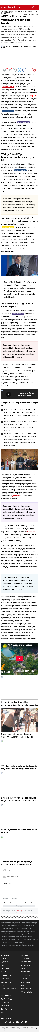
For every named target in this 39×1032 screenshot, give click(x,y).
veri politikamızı (27, 1028)
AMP (3, 1012)
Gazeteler (24, 979)
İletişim (3, 972)
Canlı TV (4, 985)
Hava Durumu (25, 982)
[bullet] (19, 902)
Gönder (19, 906)
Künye (3, 965)
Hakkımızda (5, 968)
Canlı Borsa (5, 979)
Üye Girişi (4, 958)
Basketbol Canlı (6, 1009)
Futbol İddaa (25, 958)
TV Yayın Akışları (26, 992)
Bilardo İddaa (25, 968)
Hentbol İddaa (25, 965)
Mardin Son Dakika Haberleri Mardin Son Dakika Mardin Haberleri (16, 12)
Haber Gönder (25, 985)
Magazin (3, 13)
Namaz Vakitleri (26, 989)
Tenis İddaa (5, 1006)
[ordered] (16, 902)
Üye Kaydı (4, 962)
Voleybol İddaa (25, 972)
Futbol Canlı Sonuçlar (8, 989)
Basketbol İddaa (26, 962)
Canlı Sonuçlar (6, 982)
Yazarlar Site (5, 1002)
